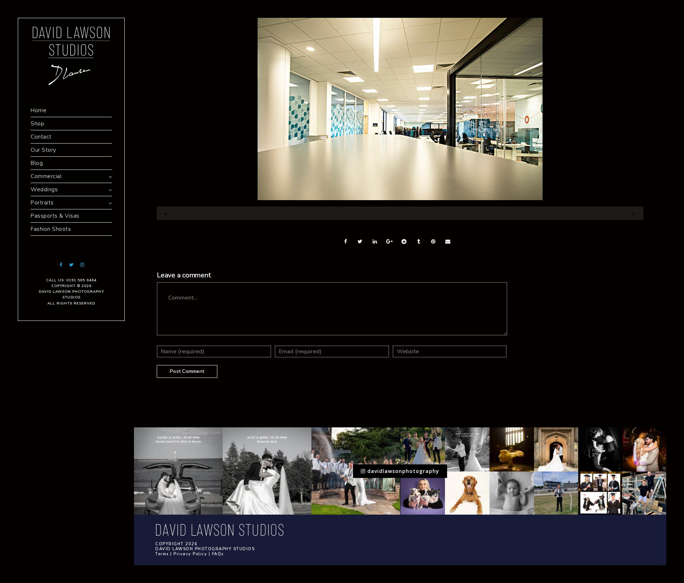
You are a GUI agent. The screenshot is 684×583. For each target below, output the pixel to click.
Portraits (42, 203)
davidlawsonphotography (402, 471)
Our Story (43, 150)
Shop (37, 123)
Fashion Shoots (51, 229)
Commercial (46, 176)
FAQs (218, 554)
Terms (162, 554)
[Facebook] (60, 264)
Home (38, 110)
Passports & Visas (55, 216)
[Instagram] (82, 264)
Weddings (44, 189)
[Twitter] (71, 264)
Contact (41, 137)
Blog (37, 163)
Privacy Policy (190, 554)
